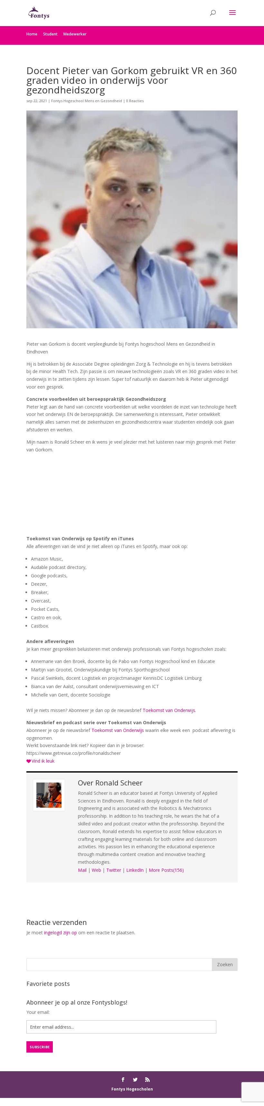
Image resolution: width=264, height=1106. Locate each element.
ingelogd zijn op (60, 932)
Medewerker (75, 34)
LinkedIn (135, 870)
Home (31, 34)
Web (96, 870)
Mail (82, 870)
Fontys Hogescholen (132, 1089)
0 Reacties (135, 100)
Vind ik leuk (43, 761)
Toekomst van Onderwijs (117, 730)
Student (50, 34)
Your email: (38, 1012)
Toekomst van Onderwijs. (169, 710)
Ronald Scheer (119, 782)
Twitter (113, 870)
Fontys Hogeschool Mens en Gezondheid (86, 100)
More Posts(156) (166, 870)
